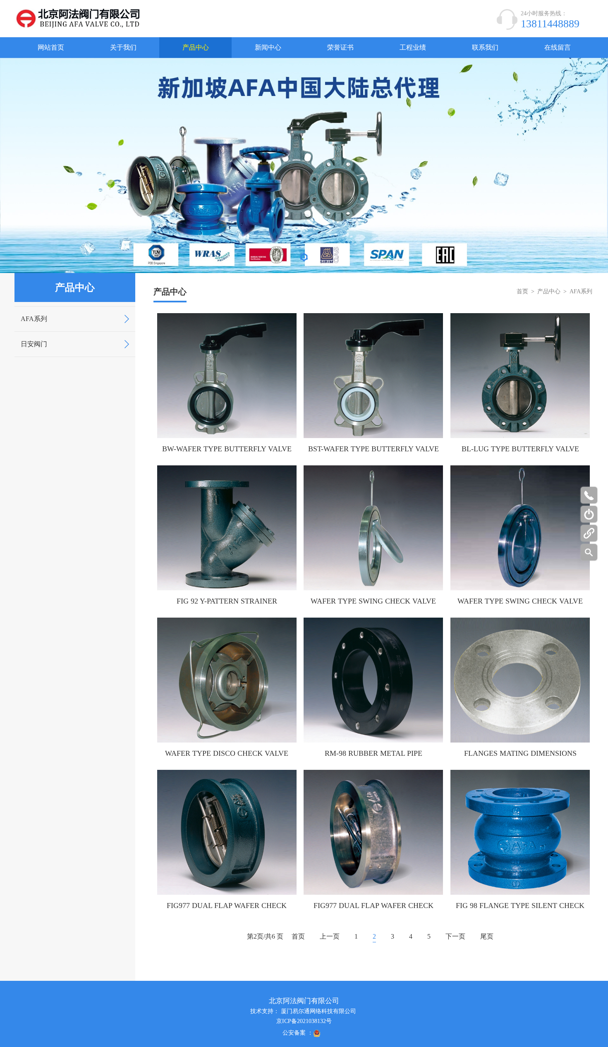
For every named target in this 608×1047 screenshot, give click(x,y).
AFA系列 (34, 318)
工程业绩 (413, 47)
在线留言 (557, 47)
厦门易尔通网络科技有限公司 (318, 1011)
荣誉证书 (340, 47)
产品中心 (195, 47)
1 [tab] (304, 259)
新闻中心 (268, 47)
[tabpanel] (304, 165)
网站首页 (51, 47)
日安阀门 (34, 343)
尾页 (486, 936)
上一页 (330, 936)
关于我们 (123, 47)
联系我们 (485, 47)
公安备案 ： (297, 1033)
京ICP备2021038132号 (304, 1021)
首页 (522, 291)
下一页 (455, 936)
